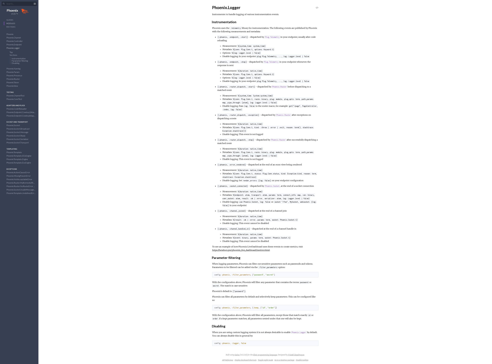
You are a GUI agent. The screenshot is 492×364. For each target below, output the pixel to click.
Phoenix (12, 10)
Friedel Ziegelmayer (296, 355)
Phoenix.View (12, 86)
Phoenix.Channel (13, 37)
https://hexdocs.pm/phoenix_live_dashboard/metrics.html (241, 250)
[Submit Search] (4, 3)
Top (11, 52)
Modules (10, 23)
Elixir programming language (265, 355)
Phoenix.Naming (13, 68)
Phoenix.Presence (14, 75)
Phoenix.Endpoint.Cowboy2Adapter (22, 112)
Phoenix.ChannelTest (15, 95)
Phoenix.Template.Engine (17, 159)
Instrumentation (19, 58)
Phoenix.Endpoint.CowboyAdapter (21, 115)
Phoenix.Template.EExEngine (19, 155)
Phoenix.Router (13, 79)
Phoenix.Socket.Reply (16, 135)
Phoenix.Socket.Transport (17, 142)
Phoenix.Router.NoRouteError (19, 186)
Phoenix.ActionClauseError (18, 172)
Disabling (15, 63)
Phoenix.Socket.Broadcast (18, 128)
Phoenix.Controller (14, 41)
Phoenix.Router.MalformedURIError (22, 182)
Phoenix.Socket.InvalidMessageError (22, 189)
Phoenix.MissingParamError (18, 176)
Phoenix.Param (13, 72)
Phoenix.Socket (13, 125)
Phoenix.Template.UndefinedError (21, 193)
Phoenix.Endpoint (14, 44)
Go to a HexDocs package (284, 360)
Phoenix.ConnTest (14, 99)
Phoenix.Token (12, 82)
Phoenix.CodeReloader (16, 109)
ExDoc (237, 355)
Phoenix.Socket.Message (17, 132)
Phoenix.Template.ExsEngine (18, 162)
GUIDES (9, 20)
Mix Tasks (10, 27)
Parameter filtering (20, 61)
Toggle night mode (265, 360)
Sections (14, 55)
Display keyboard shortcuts (246, 360)
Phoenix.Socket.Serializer (17, 139)
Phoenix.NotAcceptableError (19, 179)
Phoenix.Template (14, 152)
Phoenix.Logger (13, 48)
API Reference (227, 360)
